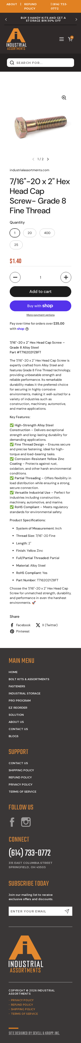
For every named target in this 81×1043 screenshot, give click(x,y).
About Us (16, 722)
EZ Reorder (18, 707)
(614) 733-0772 (30, 853)
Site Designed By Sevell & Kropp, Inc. (34, 1033)
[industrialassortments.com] (16, 39)
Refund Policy (20, 777)
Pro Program (20, 700)
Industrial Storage (24, 693)
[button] (70, 39)
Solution (16, 714)
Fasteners (17, 686)
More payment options (41, 315)
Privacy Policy (20, 784)
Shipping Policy (21, 770)
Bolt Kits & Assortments (29, 679)
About (11, 4)
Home (13, 672)
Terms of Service (22, 791)
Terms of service (24, 1013)
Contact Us (18, 729)
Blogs (13, 736)
